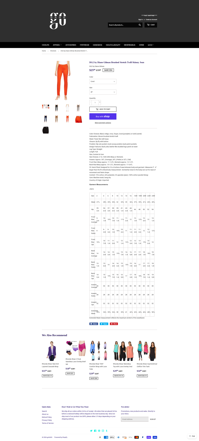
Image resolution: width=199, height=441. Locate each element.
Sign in (140, 19)
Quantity (92, 98)
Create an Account (151, 19)
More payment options (103, 123)
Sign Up (153, 419)
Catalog (45, 45)
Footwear (84, 45)
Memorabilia (129, 45)
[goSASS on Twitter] (91, 431)
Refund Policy (47, 417)
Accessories (71, 45)
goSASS (49, 437)
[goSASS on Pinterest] (99, 431)
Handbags (97, 45)
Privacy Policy (47, 420)
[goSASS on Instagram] (103, 431)
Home (141, 45)
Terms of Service (48, 423)
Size (90, 88)
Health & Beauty (113, 45)
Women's (53, 51)
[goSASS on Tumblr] (107, 431)
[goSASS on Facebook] (95, 431)
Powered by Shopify (60, 437)
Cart (152, 25)
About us (45, 414)
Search (44, 411)
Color (91, 77)
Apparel (56, 45)
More (150, 45)
